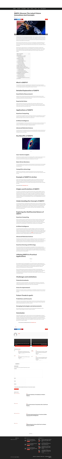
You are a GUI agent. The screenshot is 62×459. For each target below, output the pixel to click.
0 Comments (32, 441)
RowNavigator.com (25, 185)
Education (18, 8)
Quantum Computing (21, 59)
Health (36, 8)
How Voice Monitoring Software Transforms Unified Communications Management (36, 415)
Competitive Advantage (22, 64)
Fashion (28, 8)
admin (19, 333)
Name (15, 378)
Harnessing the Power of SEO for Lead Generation (23, 357)
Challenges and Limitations (21, 73)
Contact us (34, 456)
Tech (38, 8)
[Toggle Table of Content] (28, 54)
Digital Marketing (43, 8)
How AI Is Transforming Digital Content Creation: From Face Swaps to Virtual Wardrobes (41, 358)
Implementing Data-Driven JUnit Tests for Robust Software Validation (36, 425)
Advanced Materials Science (22, 70)
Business (14, 8)
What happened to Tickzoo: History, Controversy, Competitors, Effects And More (46, 447)
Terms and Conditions (48, 456)
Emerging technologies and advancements (24, 77)
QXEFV (32, 232)
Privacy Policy (42, 456)
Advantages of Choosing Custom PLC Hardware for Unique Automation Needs (24, 352)
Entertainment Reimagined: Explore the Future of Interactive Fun (32, 444)
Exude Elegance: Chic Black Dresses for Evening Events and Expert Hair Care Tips (46, 451)
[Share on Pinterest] (22, 19)
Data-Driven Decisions (21, 63)
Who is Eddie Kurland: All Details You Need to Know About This (46, 444)
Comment (15, 368)
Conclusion (19, 78)
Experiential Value (21, 57)
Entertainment (23, 8)
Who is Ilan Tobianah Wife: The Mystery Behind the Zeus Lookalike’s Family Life (46, 440)
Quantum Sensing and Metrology (23, 71)
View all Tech (30, 433)
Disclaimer (38, 456)
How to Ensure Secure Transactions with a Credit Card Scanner (37, 405)
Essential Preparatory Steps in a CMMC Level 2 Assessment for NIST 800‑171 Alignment (41, 352)
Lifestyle (32, 8)
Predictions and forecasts (22, 76)
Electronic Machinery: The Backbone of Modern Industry (35, 395)
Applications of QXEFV (20, 58)
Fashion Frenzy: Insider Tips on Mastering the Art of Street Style (31, 440)
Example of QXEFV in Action (21, 65)
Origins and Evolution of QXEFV (21, 66)
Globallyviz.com (33, 322)
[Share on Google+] (21, 19)
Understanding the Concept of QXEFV (22, 67)
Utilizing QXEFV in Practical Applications (22, 72)
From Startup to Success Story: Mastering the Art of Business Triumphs (32, 448)
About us (50, 457)
